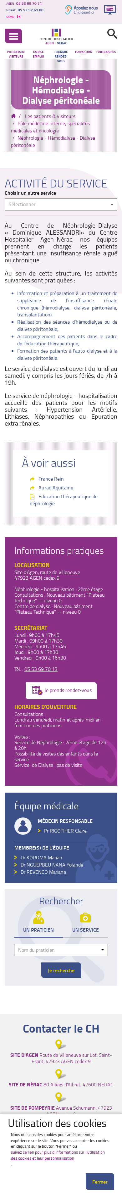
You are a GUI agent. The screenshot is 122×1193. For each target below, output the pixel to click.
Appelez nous (86, 7)
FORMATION (83, 51)
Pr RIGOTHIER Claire (65, 830)
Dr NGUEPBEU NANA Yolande (52, 864)
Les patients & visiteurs (50, 116)
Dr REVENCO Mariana (43, 871)
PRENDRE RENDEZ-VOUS (61, 54)
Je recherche (61, 970)
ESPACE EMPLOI (38, 54)
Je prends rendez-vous (68, 690)
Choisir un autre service (30, 192)
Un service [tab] (85, 929)
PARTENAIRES (106, 51)
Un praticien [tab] (38, 929)
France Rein (51, 478)
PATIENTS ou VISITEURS (16, 54)
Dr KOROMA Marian (41, 857)
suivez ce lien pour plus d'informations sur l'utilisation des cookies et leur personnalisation (58, 1155)
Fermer (100, 1181)
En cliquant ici (84, 12)
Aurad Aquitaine (55, 487)
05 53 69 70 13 (41, 669)
